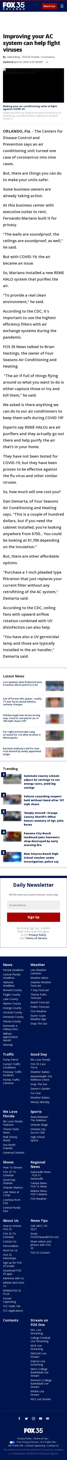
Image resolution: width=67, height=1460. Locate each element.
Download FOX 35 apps (12, 1272)
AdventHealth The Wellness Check (41, 1078)
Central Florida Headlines (11, 976)
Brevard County (12, 990)
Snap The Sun (39, 1023)
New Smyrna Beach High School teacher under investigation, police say (41, 857)
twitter (26, 1419)
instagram (33, 1419)
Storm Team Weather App (38, 1017)
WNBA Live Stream (37, 1393)
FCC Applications (13, 1310)
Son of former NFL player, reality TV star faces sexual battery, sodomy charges (22, 701)
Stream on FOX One (39, 1322)
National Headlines (9, 983)
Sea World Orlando (9, 1146)
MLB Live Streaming (37, 1347)
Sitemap (8, 1044)
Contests (10, 1320)
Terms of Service (36, 938)
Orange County (12, 1008)
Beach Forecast (40, 1002)
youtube (41, 1419)
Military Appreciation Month (10, 1037)
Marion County (12, 1003)
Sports (36, 1111)
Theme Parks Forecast (39, 996)
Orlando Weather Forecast (41, 983)
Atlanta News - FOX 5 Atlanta (39, 1192)
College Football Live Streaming (40, 1339)
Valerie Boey (13, 57)
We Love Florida (40, 1059)
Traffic (8, 1054)
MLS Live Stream (41, 1399)
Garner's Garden (40, 1088)
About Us (10, 1220)
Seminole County (13, 1017)
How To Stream (12, 1167)
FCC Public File (11, 1306)
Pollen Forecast (40, 1007)
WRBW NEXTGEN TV (13, 1284)
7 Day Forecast (40, 990)
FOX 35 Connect (40, 1252)
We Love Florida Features (13, 1123)
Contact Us (9, 1241)
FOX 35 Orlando (31, 57)
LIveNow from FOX (11, 1201)
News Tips (39, 1220)
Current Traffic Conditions (11, 1065)
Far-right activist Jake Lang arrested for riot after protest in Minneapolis (22, 734)
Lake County (10, 999)
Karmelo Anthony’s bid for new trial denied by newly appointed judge (22, 751)
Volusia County (12, 1021)
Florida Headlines (13, 970)
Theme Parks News (11, 1130)
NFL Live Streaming (37, 1331)
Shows (8, 1162)
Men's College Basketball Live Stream (40, 1372)
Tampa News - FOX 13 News (39, 1184)
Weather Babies (40, 1072)
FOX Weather (39, 1011)
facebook (19, 1419)
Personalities (10, 1246)
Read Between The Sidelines (39, 1118)
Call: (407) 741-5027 (39, 1227)
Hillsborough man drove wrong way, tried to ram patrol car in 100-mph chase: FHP (21, 718)
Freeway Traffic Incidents (12, 1073)
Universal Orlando (13, 1152)
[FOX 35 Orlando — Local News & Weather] (14, 5)
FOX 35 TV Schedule (9, 1173)
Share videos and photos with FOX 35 (41, 1245)
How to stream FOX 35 (12, 1227)
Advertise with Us (13, 1278)
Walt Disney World (10, 1138)
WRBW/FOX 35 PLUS (12, 1292)
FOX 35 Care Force (38, 1065)
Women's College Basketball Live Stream (41, 1383)
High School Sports (38, 1138)
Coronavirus (48, 57)
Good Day (39, 1054)
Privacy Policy (37, 935)
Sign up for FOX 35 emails (12, 1264)
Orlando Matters (13, 1187)
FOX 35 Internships (9, 1256)
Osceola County (12, 1012)
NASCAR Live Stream (38, 1355)
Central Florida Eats (11, 1209)
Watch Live (49, 6)
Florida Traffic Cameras (11, 1081)
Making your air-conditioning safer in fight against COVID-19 (30, 107)
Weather (38, 964)
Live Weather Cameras (38, 971)
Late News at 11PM (11, 1193)
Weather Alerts (39, 978)
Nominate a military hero (10, 1027)
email (48, 1419)
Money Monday (40, 1102)
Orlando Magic (39, 1124)
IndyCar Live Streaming (38, 1362)
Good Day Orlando (9, 1181)
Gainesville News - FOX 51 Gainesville (41, 1175)
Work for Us (10, 1250)
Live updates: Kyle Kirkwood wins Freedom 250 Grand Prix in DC (22, 683)
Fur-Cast (36, 1093)
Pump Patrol (10, 1059)
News (7, 964)
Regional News (38, 1164)
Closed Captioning (9, 1300)
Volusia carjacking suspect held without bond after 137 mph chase (44, 800)
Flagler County (11, 994)
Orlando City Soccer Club (38, 1130)
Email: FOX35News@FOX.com (45, 1235)
